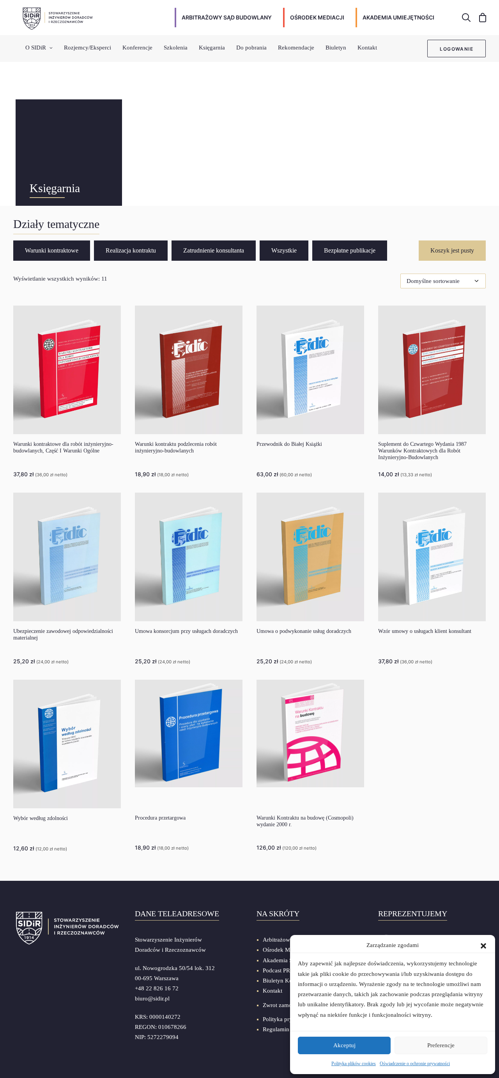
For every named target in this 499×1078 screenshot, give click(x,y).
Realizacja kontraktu (131, 250)
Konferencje (137, 47)
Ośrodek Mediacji (284, 950)
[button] (483, 945)
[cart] (480, 17)
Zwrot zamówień (283, 1005)
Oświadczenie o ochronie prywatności (415, 1063)
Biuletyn (336, 47)
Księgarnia (212, 47)
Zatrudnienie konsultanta (213, 250)
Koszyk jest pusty (452, 250)
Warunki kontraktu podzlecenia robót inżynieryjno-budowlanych (176, 447)
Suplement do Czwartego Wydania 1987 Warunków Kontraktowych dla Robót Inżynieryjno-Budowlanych (422, 450)
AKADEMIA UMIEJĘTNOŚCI (398, 17)
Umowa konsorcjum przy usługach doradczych (186, 631)
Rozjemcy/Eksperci (87, 47)
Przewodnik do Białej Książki (289, 444)
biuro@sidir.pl (152, 998)
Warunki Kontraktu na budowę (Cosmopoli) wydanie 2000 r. (305, 821)
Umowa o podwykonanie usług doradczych (304, 631)
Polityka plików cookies (353, 1063)
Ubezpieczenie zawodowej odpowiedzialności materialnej (63, 634)
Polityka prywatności (288, 1019)
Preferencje (441, 1045)
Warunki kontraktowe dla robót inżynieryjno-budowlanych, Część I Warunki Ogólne (63, 447)
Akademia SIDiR (283, 960)
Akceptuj (344, 1045)
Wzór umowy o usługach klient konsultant (424, 631)
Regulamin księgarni (288, 1029)
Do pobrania (251, 47)
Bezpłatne (349, 250)
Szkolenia (176, 47)
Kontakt (367, 47)
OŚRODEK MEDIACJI (317, 17)
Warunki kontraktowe (51, 250)
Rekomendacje (296, 47)
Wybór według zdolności (40, 818)
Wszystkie (284, 250)
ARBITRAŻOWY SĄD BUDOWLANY (227, 17)
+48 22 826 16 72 (157, 988)
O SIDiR (35, 47)
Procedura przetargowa (160, 818)
